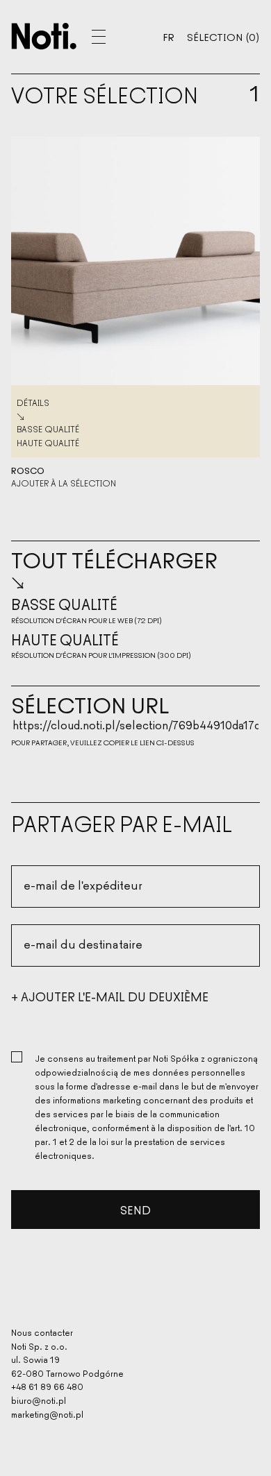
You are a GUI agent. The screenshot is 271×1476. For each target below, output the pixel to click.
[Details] (135, 261)
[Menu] (115, 37)
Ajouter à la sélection (63, 483)
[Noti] (44, 36)
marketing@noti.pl (47, 1414)
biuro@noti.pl (38, 1400)
